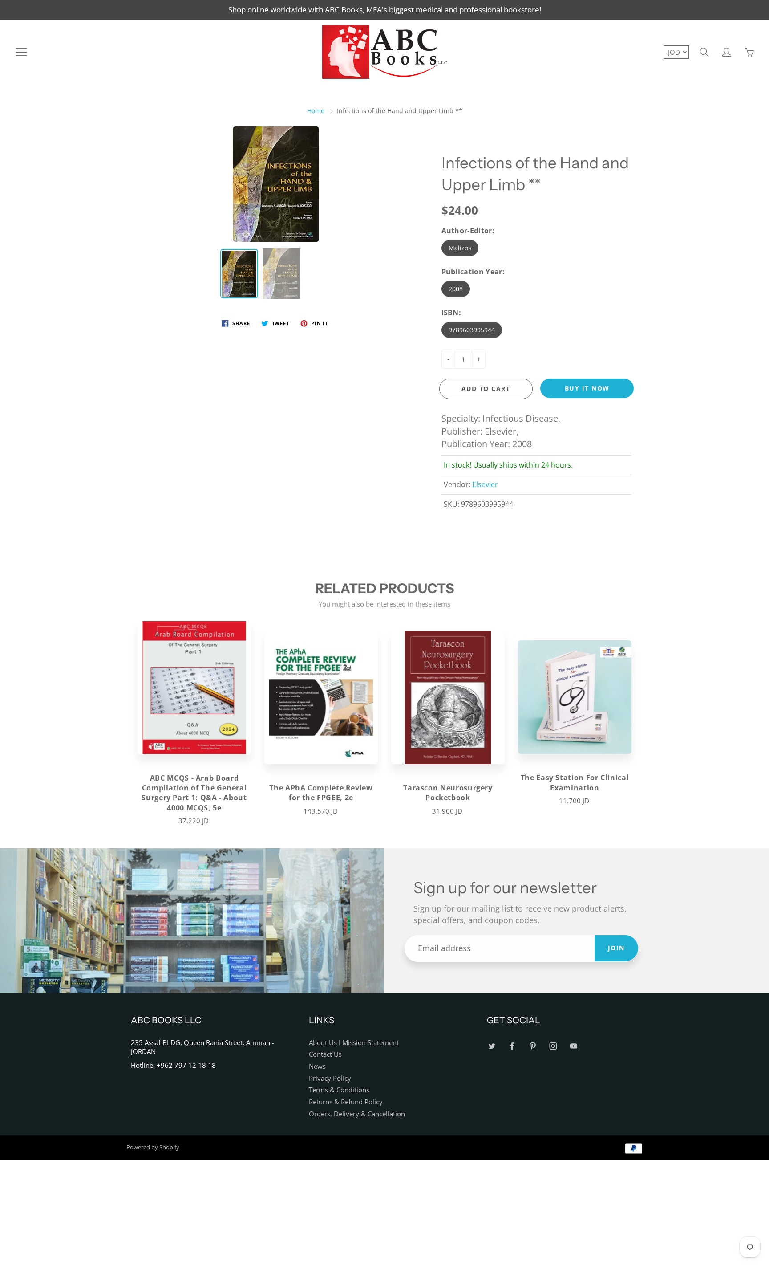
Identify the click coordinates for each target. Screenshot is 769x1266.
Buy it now (587, 388)
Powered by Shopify (152, 1147)
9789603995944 (472, 330)
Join (616, 948)
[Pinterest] (532, 1046)
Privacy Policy (330, 1078)
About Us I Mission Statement (354, 1042)
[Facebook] (512, 1046)
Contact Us (325, 1054)
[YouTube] (573, 1046)
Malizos (460, 248)
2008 (456, 289)
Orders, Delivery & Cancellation (357, 1114)
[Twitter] (491, 1046)
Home (315, 110)
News (317, 1066)
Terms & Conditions (339, 1090)
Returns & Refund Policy (346, 1102)
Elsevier (485, 484)
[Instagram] (553, 1046)
